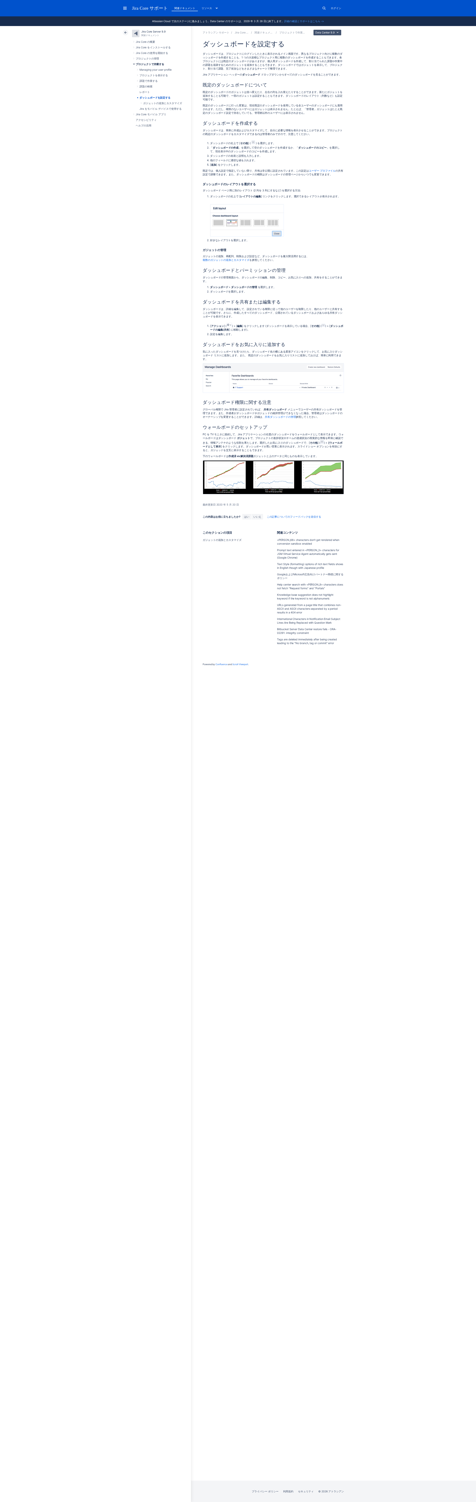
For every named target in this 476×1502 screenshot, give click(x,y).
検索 (324, 8)
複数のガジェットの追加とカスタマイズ (226, 259)
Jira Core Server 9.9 (153, 31)
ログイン (336, 8)
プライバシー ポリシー (265, 1491)
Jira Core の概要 (145, 41)
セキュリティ (306, 1491)
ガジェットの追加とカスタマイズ (162, 103)
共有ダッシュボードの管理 (280, 416)
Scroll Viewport (240, 664)
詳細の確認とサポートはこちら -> (304, 21)
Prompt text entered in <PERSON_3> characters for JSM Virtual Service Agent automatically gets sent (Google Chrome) (308, 554)
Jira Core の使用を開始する (152, 52)
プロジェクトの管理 (147, 58)
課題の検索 (145, 86)
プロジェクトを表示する (153, 75)
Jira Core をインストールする (153, 47)
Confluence (221, 664)
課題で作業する (148, 80)
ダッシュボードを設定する (155, 97)
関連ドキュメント (184, 8)
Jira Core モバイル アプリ (151, 114)
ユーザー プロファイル (322, 170)
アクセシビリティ (146, 119)
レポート (144, 92)
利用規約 (288, 1491)
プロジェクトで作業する (150, 64)
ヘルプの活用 (143, 125)
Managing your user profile (155, 69)
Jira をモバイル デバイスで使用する (160, 108)
